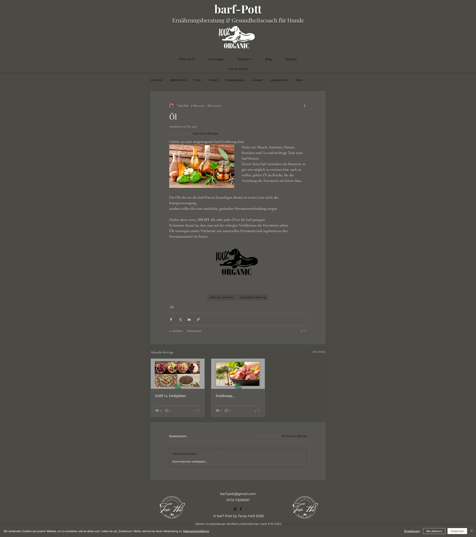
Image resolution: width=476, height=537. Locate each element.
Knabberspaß (235, 80)
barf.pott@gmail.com (238, 494)
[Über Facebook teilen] (171, 319)
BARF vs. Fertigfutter (170, 395)
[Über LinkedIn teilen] (189, 319)
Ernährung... (225, 395)
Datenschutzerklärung (196, 531)
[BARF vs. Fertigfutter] (178, 374)
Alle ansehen (318, 351)
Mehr (299, 80)
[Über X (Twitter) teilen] (180, 319)
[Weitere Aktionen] (304, 105)
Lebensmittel (279, 80)
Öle (172, 306)
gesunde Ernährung (253, 297)
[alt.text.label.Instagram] (235, 509)
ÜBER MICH (178, 80)
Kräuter (257, 80)
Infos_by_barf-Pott (222, 297)
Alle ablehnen (434, 531)
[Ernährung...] (238, 374)
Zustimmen (457, 531)
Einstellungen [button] (412, 531)
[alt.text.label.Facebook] (241, 509)
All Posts (156, 80)
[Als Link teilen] (198, 319)
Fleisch (213, 80)
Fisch (197, 80)
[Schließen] (471, 531)
